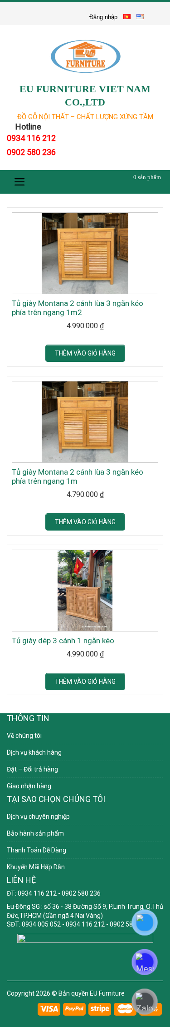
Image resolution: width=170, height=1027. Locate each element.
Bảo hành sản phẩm (35, 833)
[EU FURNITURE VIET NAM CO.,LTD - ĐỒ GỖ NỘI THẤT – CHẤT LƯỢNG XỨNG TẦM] (85, 56)
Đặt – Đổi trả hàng (32, 769)
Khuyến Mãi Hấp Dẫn (36, 867)
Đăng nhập (103, 17)
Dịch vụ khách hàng (34, 752)
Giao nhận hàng (29, 786)
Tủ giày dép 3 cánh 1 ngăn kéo (63, 640)
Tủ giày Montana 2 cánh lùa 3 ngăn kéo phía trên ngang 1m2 (77, 308)
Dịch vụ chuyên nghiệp (38, 816)
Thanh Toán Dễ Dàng (36, 850)
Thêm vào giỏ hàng (85, 353)
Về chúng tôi (24, 735)
